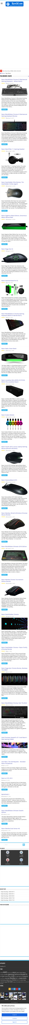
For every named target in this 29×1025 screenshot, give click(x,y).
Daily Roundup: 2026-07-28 (7, 898)
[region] (14, 1014)
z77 (26, 982)
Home (3, 73)
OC (16, 978)
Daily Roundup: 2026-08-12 (7, 893)
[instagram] (19, 989)
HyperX (9, 976)
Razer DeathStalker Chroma (10, 614)
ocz (18, 978)
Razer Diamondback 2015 (9, 480)
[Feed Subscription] (28, 76)
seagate (5, 982)
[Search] (24, 845)
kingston (25, 976)
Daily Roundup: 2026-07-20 (7, 900)
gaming (11, 974)
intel (12, 976)
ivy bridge (16, 976)
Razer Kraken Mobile (7, 415)
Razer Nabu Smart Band (8, 348)
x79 (24, 982)
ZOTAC (1, 983)
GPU (1, 976)
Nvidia (12, 978)
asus (14, 972)
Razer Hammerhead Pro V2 (9, 280)
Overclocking (3, 980)
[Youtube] (17, 989)
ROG (17, 980)
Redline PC (3, 966)
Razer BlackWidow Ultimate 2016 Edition (14, 546)
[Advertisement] (14, 22)
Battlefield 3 (5, 794)
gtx (3, 976)
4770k (1, 972)
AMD (5, 972)
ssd (11, 982)
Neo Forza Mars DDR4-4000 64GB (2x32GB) (13, 71)
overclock (22, 978)
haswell (6, 976)
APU (11, 972)
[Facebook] (12, 989)
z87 (28, 982)
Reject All (14, 1022)
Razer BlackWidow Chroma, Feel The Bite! (14, 703)
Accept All (14, 1014)
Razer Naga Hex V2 (7, 249)
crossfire (5, 974)
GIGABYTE (23, 974)
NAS (8, 978)
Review (14, 980)
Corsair (1, 974)
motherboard (2, 978)
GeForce (17, 974)
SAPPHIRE (2, 982)
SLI (9, 982)
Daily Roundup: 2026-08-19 (7, 891)
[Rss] (10, 989)
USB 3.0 (22, 982)
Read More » (4, 109)
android (8, 972)
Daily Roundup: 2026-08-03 (7, 896)
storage (14, 982)
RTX (19, 980)
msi (6, 978)
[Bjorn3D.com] (14, 3)
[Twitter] (14, 989)
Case (17, 972)
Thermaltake (18, 982)
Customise (14, 1018)
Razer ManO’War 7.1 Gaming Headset (12, 149)
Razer (10, 980)
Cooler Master (22, 972)
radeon (7, 980)
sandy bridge (23, 980)
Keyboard (20, 976)
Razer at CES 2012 (6, 778)
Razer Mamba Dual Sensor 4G (10, 828)
